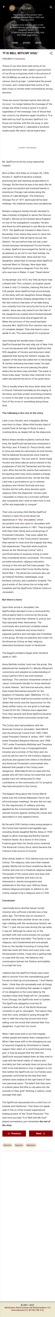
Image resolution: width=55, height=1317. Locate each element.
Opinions (31, 1145)
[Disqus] (27, 1189)
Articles (7, 1145)
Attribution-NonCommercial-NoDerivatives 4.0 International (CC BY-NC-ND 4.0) (27, 1308)
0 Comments (18, 59)
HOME (15, 43)
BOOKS (26, 43)
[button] (51, 53)
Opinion (19, 1145)
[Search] (51, 7)
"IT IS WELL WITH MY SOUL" (20, 53)
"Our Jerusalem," (27, 519)
